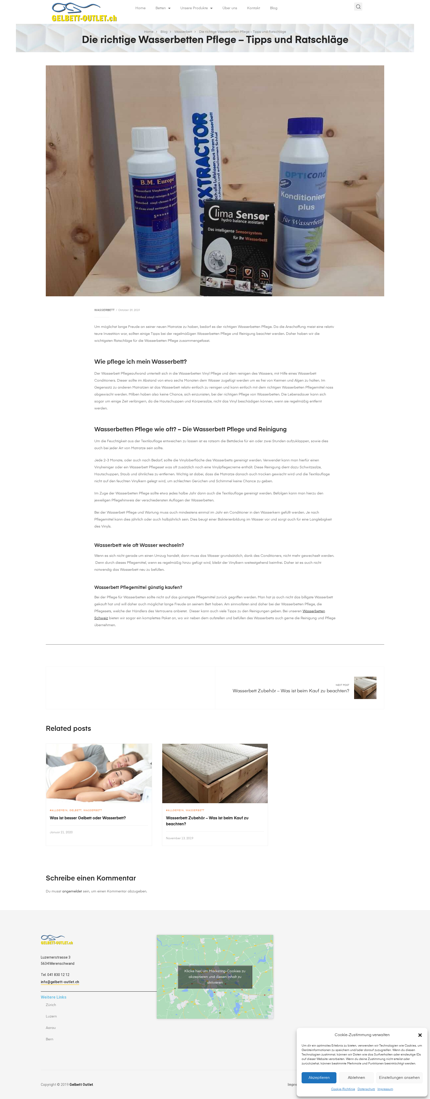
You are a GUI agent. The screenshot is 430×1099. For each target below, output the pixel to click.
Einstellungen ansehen (399, 1078)
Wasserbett (104, 310)
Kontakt (253, 8)
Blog (273, 8)
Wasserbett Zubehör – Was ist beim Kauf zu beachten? (291, 691)
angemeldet (72, 891)
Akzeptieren (319, 1078)
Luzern (51, 1016)
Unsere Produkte (194, 8)
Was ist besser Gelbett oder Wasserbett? (88, 818)
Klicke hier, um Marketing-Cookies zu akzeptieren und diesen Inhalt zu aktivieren (214, 976)
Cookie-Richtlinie (343, 1089)
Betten (161, 8)
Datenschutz (366, 1089)
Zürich (51, 1005)
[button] (420, 1035)
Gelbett (75, 810)
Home (140, 8)
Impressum (385, 1089)
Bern (49, 1039)
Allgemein (60, 810)
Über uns (229, 8)
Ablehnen (356, 1078)
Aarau (51, 1028)
